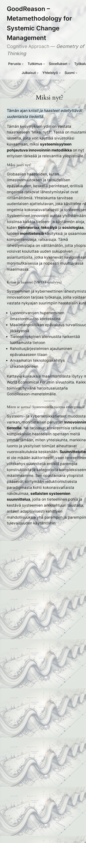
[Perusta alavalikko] (23, 64)
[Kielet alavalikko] (76, 73)
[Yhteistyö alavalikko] (60, 73)
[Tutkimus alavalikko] (44, 64)
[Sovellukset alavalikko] (69, 64)
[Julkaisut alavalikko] (38, 73)
